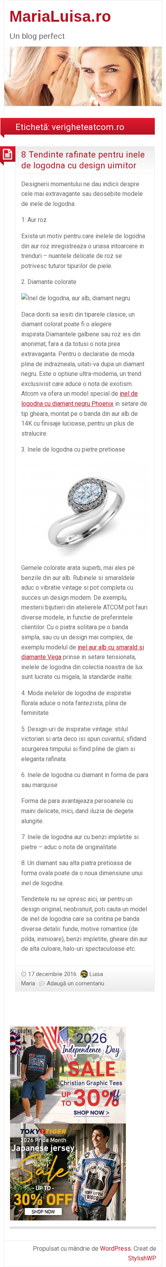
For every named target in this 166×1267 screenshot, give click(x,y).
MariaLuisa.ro (60, 16)
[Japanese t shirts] (68, 1171)
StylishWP (142, 1258)
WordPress (115, 1248)
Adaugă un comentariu (75, 983)
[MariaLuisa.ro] (83, 75)
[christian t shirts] (68, 1074)
